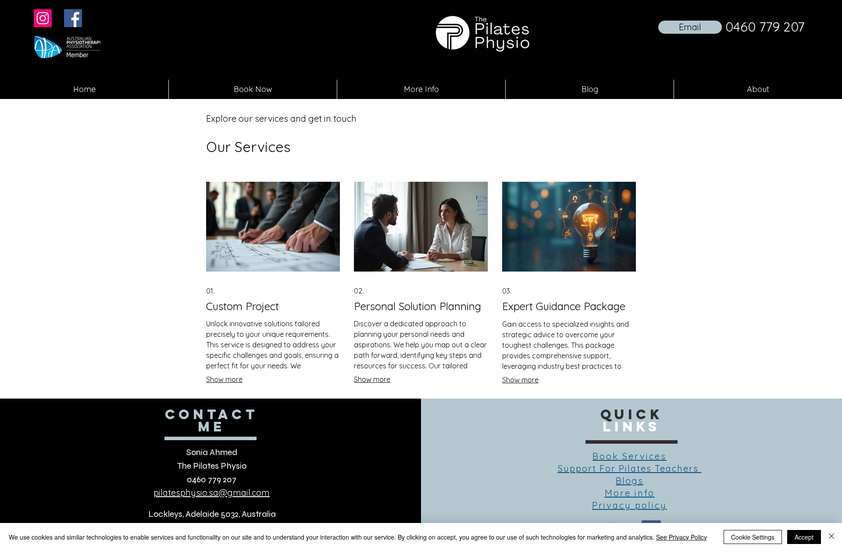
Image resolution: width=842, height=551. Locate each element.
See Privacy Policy (681, 537)
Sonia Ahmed (211, 452)
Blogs (629, 480)
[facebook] (73, 18)
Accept (804, 537)
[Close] (831, 537)
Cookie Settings (752, 537)
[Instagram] (43, 18)
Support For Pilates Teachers (630, 468)
